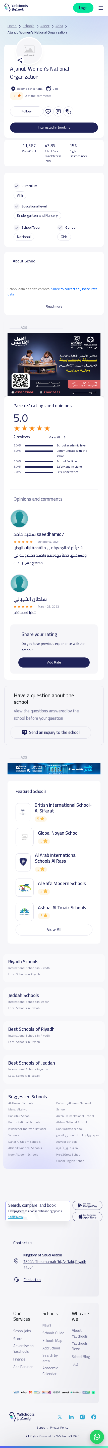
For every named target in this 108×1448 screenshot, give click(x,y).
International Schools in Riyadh (29, 968)
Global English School (70, 1161)
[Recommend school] (48, 111)
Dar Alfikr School (19, 1116)
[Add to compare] (68, 111)
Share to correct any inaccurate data (52, 291)
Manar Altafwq (17, 1109)
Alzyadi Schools (66, 1141)
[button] (101, 8)
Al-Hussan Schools (20, 1103)
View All (55, 437)
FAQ (75, 1364)
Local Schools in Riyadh (24, 974)
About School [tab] (24, 261)
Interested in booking (54, 127)
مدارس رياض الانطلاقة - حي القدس (77, 1135)
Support (42, 1427)
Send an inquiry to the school (54, 732)
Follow (27, 111)
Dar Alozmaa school (69, 1129)
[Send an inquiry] (58, 111)
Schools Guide (53, 1333)
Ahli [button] (20, 195)
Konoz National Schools (24, 1122)
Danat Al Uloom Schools (24, 1141)
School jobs (22, 1331)
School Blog (81, 1357)
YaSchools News (80, 1346)
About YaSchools (80, 1333)
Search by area (50, 1358)
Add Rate (54, 662)
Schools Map (52, 1340)
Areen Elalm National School (75, 1116)
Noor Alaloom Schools (23, 1154)
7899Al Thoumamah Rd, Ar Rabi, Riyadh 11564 (54, 1264)
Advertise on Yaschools (23, 1348)
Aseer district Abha (29, 89)
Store (17, 1339)
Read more (54, 306)
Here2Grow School (68, 1154)
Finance (19, 1359)
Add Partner (23, 1367)
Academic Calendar (50, 1371)
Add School (51, 1348)
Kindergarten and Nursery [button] (37, 215)
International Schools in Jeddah (28, 1002)
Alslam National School (71, 1122)
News (46, 1325)
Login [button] (83, 7)
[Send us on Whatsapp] (97, 1437)
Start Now (15, 1217)
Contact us (32, 1280)
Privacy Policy (59, 1427)
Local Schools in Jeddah (24, 1008)
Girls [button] (64, 236)
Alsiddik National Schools (25, 1148)
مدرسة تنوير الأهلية (67, 1148)
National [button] (24, 236)
